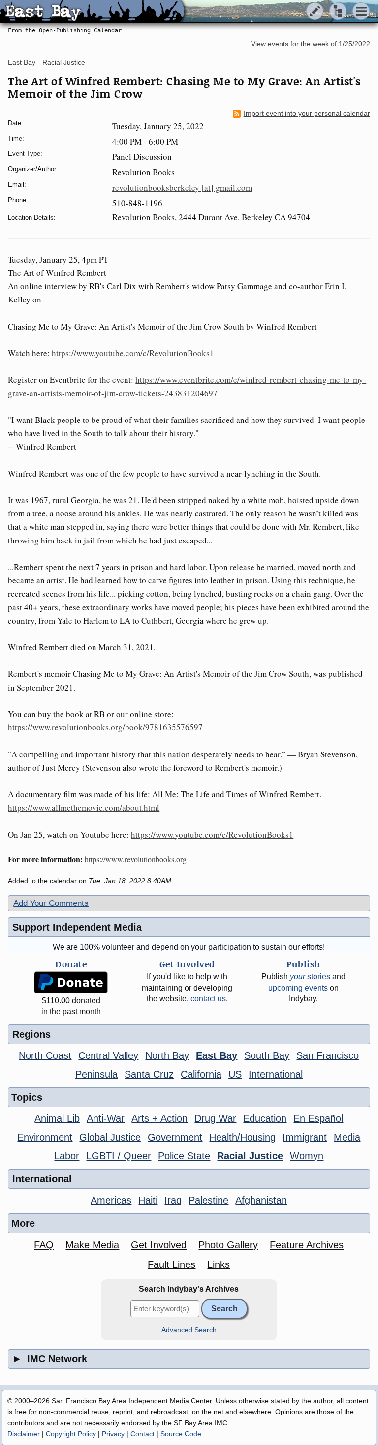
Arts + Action (159, 1118)
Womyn (306, 1155)
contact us (208, 998)
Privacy (113, 1434)
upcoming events (298, 988)
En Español (318, 1118)
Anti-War (106, 1118)
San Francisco (327, 1055)
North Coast (45, 1055)
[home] (92, 12)
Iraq (173, 1200)
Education (264, 1118)
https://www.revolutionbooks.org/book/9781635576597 (105, 727)
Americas (111, 1200)
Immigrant (305, 1137)
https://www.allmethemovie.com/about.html (83, 807)
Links (218, 1264)
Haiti (148, 1200)
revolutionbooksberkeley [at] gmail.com (182, 187)
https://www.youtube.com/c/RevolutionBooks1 (133, 353)
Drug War (215, 1118)
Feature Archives (307, 1244)
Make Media (92, 1244)
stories (310, 976)
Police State (184, 1155)
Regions (31, 1034)
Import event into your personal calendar (307, 113)
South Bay (266, 1055)
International (276, 1074)
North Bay (167, 1055)
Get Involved (159, 1244)
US (235, 1074)
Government (175, 1137)
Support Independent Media (77, 927)
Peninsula (96, 1074)
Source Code (180, 1434)
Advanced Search (189, 1330)
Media (347, 1137)
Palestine (208, 1200)
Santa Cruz (149, 1074)
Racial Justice (63, 62)
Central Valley (108, 1055)
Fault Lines (171, 1264)
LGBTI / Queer (118, 1155)
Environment (44, 1137)
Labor (66, 1155)
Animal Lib (57, 1118)
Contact (142, 1434)
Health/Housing (242, 1137)
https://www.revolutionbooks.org (136, 859)
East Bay (21, 62)
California (201, 1074)
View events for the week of (310, 44)
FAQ (44, 1244)
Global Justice (110, 1137)
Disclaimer (23, 1434)
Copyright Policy (71, 1434)
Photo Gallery (228, 1244)
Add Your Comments (51, 903)
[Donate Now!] (71, 982)
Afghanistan (261, 1200)
